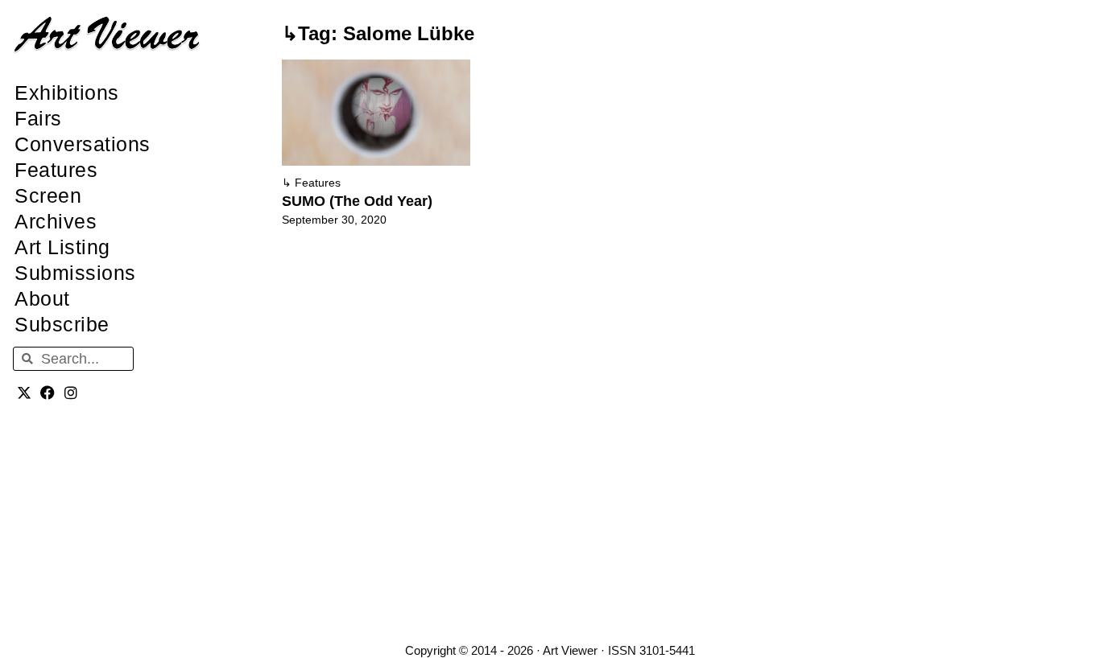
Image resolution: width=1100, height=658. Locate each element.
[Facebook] (48, 392)
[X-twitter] (24, 392)
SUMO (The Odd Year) (357, 201)
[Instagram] (71, 392)
